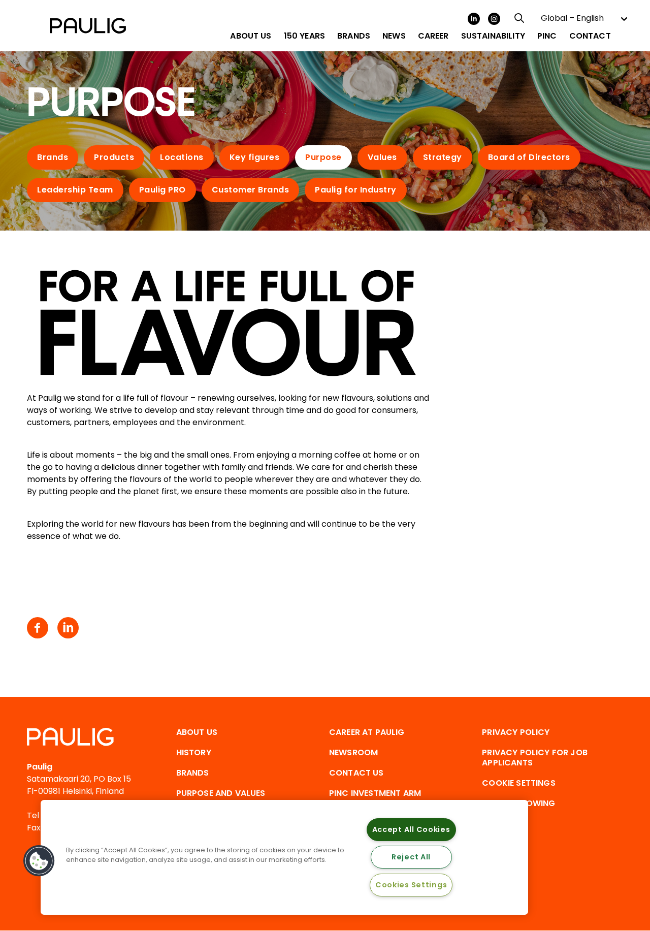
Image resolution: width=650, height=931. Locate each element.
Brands (52, 157)
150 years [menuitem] (304, 36)
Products (114, 157)
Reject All (411, 857)
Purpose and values (221, 793)
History (193, 752)
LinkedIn (474, 19)
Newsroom (353, 752)
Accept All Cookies (411, 829)
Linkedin (68, 627)
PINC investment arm (375, 793)
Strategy (442, 157)
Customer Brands (250, 190)
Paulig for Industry (356, 190)
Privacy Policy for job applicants (535, 757)
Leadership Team (75, 190)
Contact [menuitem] (590, 36)
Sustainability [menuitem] (493, 36)
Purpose (323, 157)
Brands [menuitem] (353, 36)
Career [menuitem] (433, 36)
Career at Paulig (367, 732)
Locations (182, 157)
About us (196, 732)
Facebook (37, 627)
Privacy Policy (515, 732)
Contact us (356, 773)
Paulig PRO (162, 190)
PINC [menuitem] (547, 36)
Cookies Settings (411, 885)
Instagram (494, 19)
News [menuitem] (394, 36)
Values (382, 157)
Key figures (255, 157)
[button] (39, 861)
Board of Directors (529, 157)
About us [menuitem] (250, 36)
